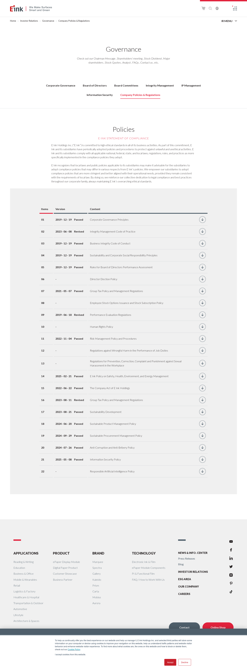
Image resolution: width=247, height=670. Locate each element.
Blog (181, 564)
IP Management (191, 85)
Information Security (100, 94)
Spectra (97, 567)
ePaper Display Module (66, 561)
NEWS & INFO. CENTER (193, 552)
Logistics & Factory (24, 591)
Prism (95, 585)
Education (19, 567)
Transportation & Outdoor (28, 603)
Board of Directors (95, 85)
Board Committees (126, 85)
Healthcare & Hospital (26, 597)
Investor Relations (29, 21)
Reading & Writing (23, 561)
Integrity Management (160, 85)
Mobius (96, 597)
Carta (95, 591)
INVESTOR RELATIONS (193, 571)
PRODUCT (61, 553)
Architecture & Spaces (26, 620)
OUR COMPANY (188, 586)
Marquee (97, 561)
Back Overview (206, 21)
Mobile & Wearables (25, 579)
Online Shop (218, 627)
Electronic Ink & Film (143, 561)
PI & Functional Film (143, 573)
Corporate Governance (60, 85)
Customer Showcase (65, 573)
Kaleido (96, 579)
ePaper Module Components (148, 567)
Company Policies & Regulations (140, 94)
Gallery (96, 573)
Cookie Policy (74, 649)
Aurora (96, 603)
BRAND (98, 553)
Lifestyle (18, 615)
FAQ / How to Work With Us (148, 579)
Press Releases (186, 558)
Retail (16, 585)
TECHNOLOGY (144, 553)
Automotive (20, 608)
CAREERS (184, 593)
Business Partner (62, 579)
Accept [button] (170, 662)
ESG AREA (184, 579)
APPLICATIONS (25, 553)
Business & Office (23, 573)
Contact (184, 627)
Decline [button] (184, 662)
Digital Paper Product (65, 567)
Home (13, 21)
